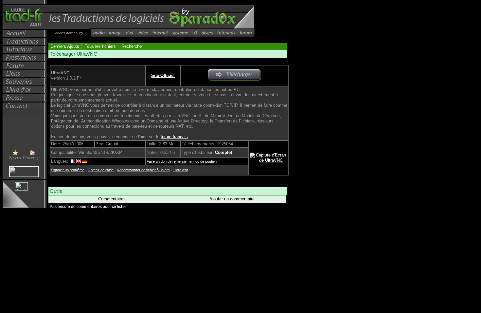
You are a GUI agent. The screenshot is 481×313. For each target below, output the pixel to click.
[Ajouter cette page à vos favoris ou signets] (15, 158)
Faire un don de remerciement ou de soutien (182, 161)
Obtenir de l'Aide (101, 170)
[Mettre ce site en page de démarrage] (32, 159)
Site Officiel (163, 75)
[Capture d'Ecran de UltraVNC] (268, 160)
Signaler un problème (67, 170)
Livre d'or (180, 170)
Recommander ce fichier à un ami (143, 170)
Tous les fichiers (100, 46)
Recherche (131, 46)
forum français (174, 136)
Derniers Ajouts (64, 46)
